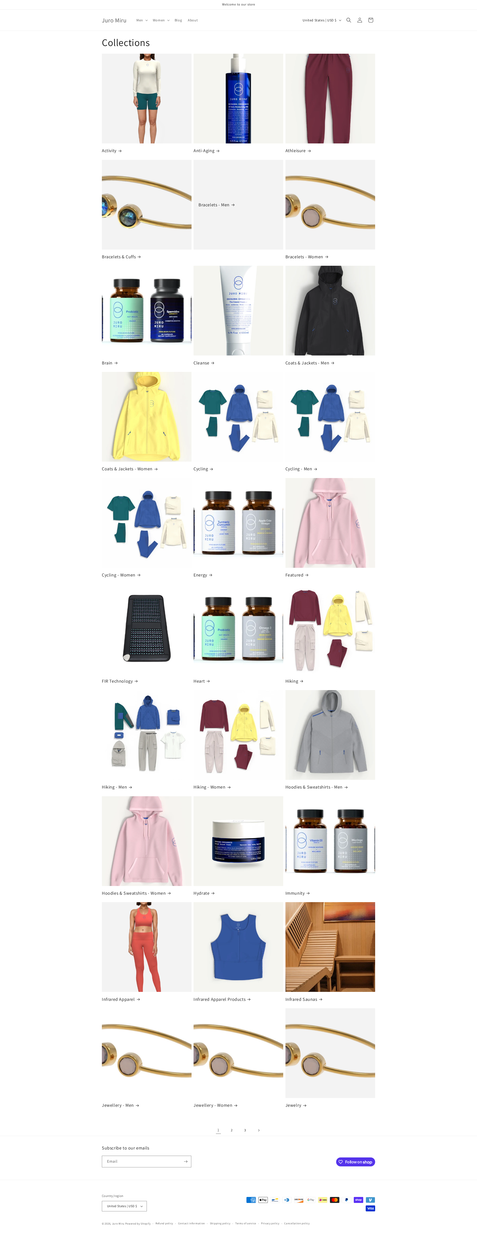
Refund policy (164, 1223)
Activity (109, 150)
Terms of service (245, 1223)
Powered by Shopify (138, 1223)
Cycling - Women (118, 575)
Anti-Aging (204, 150)
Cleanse (201, 363)
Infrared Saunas (301, 999)
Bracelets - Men (214, 205)
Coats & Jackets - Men (307, 363)
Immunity (295, 893)
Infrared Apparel (118, 999)
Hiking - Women (209, 787)
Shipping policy (220, 1223)
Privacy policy (270, 1223)
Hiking (291, 681)
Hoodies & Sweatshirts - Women (134, 893)
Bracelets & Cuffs (119, 257)
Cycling (201, 469)
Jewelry (293, 1105)
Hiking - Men (114, 787)
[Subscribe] (185, 1161)
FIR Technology (117, 681)
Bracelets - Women (304, 257)
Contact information (191, 1223)
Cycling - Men (298, 469)
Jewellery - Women (213, 1105)
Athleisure (295, 150)
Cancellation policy (297, 1223)
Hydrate (201, 893)
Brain (107, 363)
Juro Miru (118, 1223)
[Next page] (258, 1130)
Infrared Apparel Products (219, 999)
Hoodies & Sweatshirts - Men (314, 787)
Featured (294, 575)
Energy (200, 575)
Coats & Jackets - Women (127, 469)
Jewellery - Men (118, 1105)
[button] (141, 20)
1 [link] (218, 1130)
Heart (199, 681)
